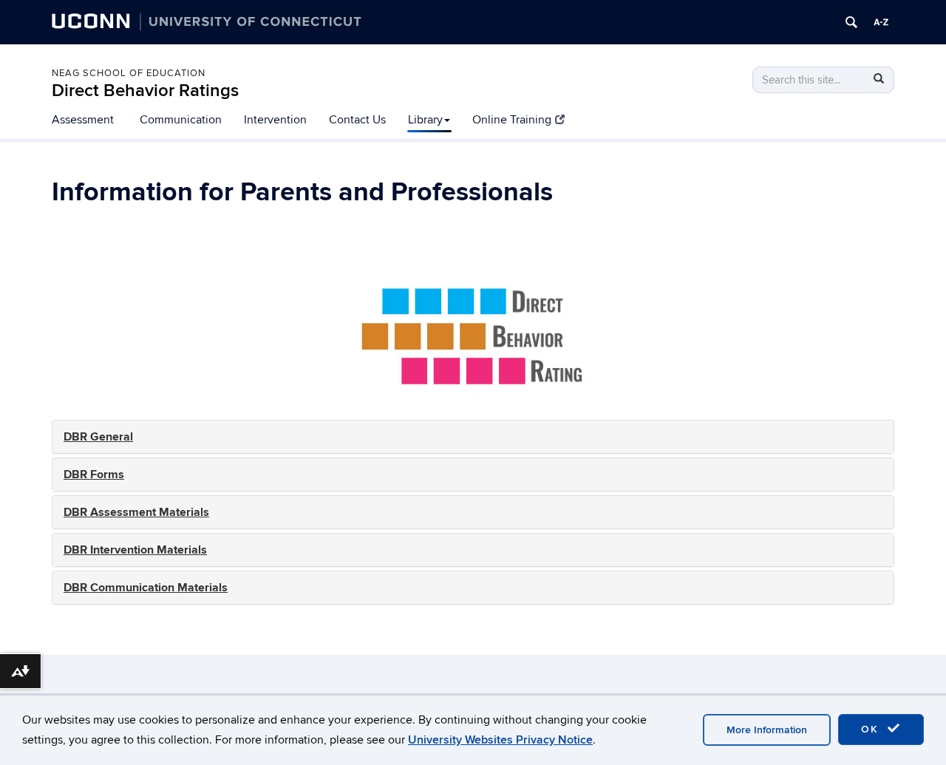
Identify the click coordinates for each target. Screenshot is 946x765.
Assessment (83, 119)
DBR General (98, 436)
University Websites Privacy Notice (500, 739)
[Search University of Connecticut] (851, 22)
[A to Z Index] (881, 22)
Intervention (275, 119)
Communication (181, 119)
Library (425, 119)
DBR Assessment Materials (136, 512)
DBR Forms (94, 474)
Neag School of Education (128, 73)
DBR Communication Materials (146, 587)
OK (872, 729)
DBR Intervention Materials (135, 550)
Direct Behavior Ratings (145, 90)
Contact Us (357, 119)
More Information (766, 730)
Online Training (511, 119)
